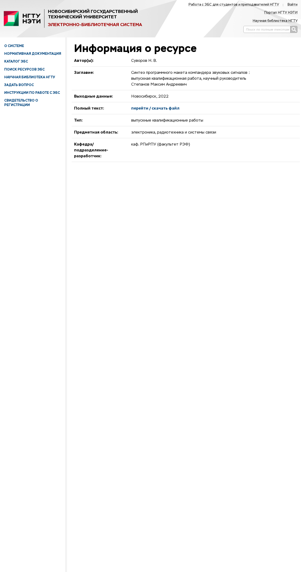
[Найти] (293, 29)
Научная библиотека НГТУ (29, 77)
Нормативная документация (32, 53)
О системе (14, 46)
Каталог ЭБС (16, 61)
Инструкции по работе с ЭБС (32, 93)
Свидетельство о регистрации (21, 102)
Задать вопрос (19, 85)
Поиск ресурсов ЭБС (24, 69)
